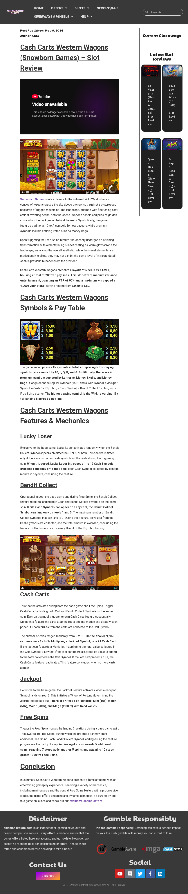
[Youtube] (119, 873)
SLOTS (80, 8)
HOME (39, 8)
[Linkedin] (160, 873)
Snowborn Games (32, 199)
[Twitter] (140, 873)
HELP (84, 16)
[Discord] (130, 873)
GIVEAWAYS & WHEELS (51, 16)
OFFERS (57, 8)
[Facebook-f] (150, 873)
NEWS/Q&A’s (107, 8)
